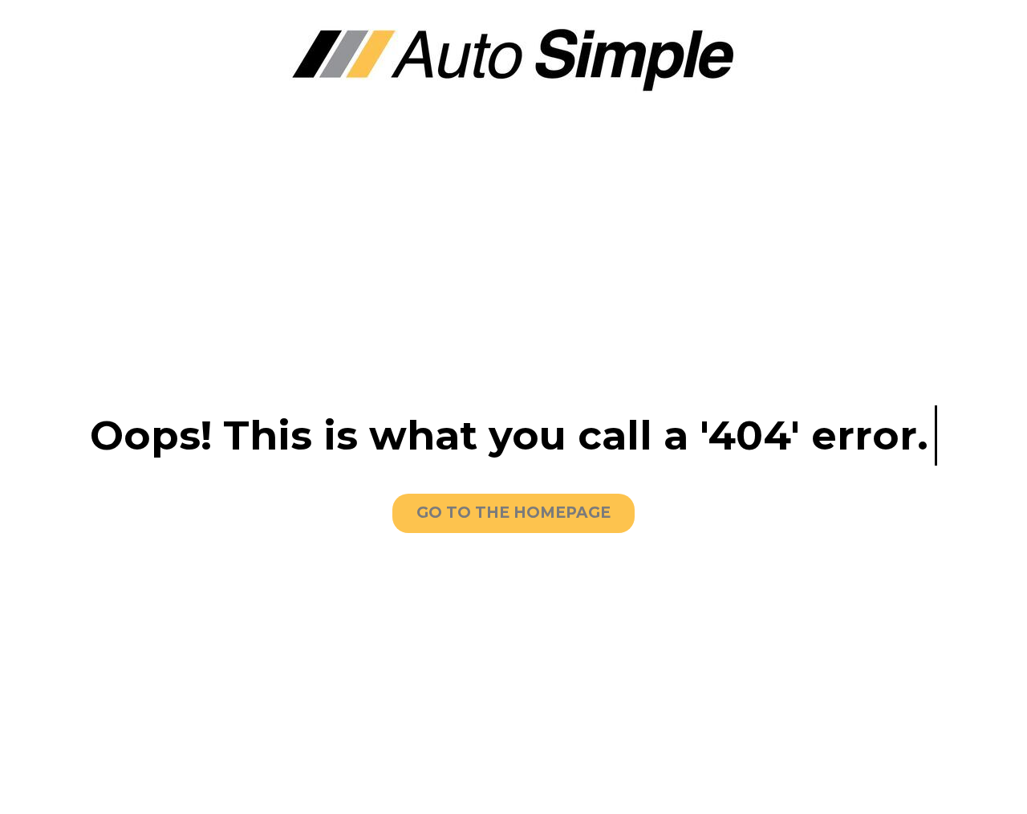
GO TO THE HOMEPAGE (513, 512)
